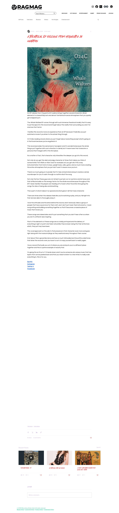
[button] (98, 19)
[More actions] (91, 31)
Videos (46, 19)
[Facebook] (96, 6)
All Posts (21, 19)
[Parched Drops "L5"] (31, 458)
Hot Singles (55, 19)
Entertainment (65, 19)
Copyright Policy (29, 509)
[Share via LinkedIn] (36, 432)
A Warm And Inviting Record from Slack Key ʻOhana (86, 468)
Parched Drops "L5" (26, 468)
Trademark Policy (49, 509)
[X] (100, 6)
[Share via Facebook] (28, 432)
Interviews (30, 19)
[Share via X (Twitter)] (32, 432)
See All (98, 447)
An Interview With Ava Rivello (57, 468)
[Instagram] (92, 6)
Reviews (38, 19)
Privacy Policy (39, 509)
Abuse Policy (20, 509)
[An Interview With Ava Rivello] (59, 458)
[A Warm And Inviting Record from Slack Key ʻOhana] (87, 458)
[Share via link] (41, 432)
